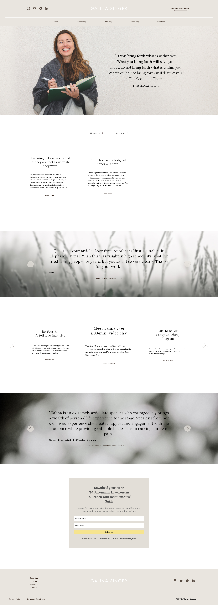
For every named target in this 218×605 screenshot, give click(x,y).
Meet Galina (109, 363)
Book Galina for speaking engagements (106, 446)
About (56, 22)
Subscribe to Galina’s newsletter (180, 8)
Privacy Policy (15, 599)
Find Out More (50, 359)
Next (187, 264)
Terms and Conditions (36, 599)
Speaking (135, 22)
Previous (30, 264)
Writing (108, 22)
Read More (50, 196)
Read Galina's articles (106, 278)
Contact (161, 22)
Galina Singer (109, 9)
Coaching (81, 22)
